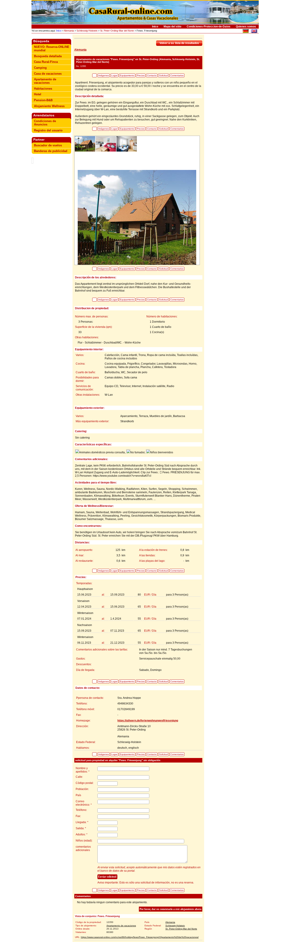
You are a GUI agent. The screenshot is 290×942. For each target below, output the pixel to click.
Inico (155, 26)
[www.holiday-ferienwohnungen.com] (245, 32)
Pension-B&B (43, 100)
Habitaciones (43, 88)
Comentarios (177, 75)
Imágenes (103, 75)
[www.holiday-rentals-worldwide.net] (254, 32)
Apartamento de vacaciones (45, 81)
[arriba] (94, 75)
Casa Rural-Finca (46, 62)
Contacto (152, 75)
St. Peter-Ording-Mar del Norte (117, 30)
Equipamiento (127, 75)
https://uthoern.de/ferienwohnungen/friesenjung (147, 720)
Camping (40, 67)
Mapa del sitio (172, 26)
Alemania (69, 30)
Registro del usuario (48, 130)
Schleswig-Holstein (87, 30)
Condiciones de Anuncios (45, 122)
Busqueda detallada (48, 56)
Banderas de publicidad (50, 151)
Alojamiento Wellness (49, 106)
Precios (141, 75)
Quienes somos (246, 26)
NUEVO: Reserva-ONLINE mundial (51, 48)
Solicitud (163, 75)
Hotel (37, 94)
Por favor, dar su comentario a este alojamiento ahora (170, 909)
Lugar (114, 75)
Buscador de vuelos (48, 145)
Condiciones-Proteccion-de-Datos (208, 26)
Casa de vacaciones (48, 73)
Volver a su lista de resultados (179, 43)
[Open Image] (137, 217)
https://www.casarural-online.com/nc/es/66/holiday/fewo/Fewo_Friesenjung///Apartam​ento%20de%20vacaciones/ (140, 937)
